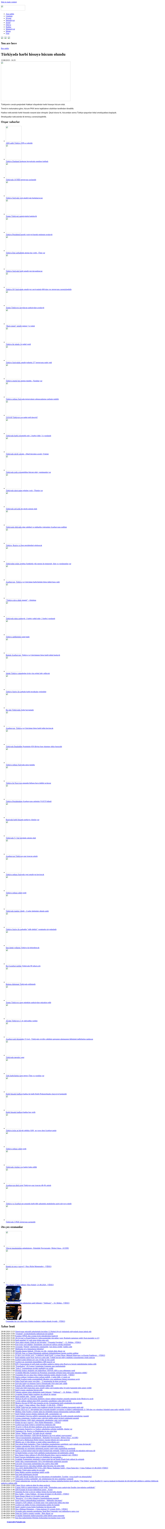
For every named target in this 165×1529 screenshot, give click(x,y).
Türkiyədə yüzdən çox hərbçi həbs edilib (21, 1167)
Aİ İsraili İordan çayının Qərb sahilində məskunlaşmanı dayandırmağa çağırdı (44, 1453)
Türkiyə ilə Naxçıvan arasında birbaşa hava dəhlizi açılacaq (28, 783)
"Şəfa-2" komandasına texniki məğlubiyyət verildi (34, 1368)
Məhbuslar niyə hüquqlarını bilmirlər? (29, 1349)
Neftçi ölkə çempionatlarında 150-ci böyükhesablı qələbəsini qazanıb (41, 1461)
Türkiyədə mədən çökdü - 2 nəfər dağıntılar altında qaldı (27, 911)
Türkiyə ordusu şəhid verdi (16, 893)
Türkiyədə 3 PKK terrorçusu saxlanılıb (20, 1222)
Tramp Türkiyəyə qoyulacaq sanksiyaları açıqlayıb (25, 308)
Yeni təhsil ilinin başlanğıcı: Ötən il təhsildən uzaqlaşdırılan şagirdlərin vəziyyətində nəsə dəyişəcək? (53, 1444)
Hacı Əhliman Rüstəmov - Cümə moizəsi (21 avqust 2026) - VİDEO (41, 1509)
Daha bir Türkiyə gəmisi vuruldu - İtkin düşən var (34, 1513)
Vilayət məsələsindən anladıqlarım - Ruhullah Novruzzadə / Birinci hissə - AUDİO (37, 1248)
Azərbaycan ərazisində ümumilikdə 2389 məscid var (35, 1362)
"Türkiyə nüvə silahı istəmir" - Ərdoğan (21, 600)
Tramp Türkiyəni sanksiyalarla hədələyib (21, 216)
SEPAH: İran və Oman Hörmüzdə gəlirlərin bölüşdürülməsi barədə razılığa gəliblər (46, 1353)
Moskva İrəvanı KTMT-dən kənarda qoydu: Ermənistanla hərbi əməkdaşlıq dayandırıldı (48, 1403)
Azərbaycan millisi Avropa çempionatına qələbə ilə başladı (37, 1505)
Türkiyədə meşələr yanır (15, 1057)
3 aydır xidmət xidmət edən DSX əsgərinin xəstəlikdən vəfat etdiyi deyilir (43, 1401)
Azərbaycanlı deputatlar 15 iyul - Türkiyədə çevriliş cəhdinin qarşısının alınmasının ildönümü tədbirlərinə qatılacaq (49, 1039)
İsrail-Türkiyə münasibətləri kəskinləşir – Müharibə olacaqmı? (38, 1500)
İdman (8, 31)
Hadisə (8, 27)
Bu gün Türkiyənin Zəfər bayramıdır (20, 710)
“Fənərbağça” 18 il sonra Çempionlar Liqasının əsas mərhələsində (40, 1366)
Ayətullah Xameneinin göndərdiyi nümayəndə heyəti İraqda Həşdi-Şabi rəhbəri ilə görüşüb (49, 1459)
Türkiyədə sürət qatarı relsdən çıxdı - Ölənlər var (24, 490)
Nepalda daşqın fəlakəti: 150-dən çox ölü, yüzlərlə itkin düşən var (40, 1351)
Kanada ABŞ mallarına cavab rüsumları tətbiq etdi (34, 1386)
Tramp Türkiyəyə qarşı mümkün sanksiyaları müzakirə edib (28, 1002)
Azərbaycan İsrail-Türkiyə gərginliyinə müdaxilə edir (35, 1425)
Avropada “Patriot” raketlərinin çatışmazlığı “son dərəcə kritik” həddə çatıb (43, 1347)
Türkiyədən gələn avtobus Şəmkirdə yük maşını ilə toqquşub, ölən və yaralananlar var (38, 564)
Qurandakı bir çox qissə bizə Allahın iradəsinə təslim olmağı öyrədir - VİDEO (35, 1321)
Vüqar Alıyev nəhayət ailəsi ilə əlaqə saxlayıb (32, 1485)
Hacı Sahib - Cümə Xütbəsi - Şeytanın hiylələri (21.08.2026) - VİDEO (42, 1494)
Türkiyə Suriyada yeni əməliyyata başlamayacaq (24, 198)
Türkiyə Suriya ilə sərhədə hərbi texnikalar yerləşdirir (26, 692)
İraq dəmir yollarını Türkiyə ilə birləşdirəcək (22, 948)
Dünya (8, 25)
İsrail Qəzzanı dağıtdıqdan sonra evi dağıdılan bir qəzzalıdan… (39, 1457)
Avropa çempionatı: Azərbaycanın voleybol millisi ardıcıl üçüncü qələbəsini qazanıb (47, 1418)
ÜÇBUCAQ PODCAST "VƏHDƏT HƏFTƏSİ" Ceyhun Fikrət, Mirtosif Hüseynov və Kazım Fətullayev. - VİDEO (60, 1355)
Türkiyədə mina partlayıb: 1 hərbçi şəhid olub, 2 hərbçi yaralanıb (30, 618)
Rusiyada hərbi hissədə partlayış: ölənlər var (22, 820)
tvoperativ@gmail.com (16, 1522)
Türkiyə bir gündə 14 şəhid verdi (18, 344)
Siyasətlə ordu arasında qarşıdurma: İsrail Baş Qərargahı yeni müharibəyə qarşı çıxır (47, 1511)
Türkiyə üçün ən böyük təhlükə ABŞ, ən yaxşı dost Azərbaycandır (31, 1130)
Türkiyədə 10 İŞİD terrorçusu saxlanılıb (21, 180)
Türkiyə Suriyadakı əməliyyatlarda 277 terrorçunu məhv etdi (29, 362)
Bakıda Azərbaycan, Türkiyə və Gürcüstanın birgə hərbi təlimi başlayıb (33, 655)
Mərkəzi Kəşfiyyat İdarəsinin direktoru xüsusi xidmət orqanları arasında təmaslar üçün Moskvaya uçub (54, 1399)
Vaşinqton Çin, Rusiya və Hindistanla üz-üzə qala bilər (36, 1431)
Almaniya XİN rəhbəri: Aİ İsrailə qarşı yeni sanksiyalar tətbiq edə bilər (42, 1503)
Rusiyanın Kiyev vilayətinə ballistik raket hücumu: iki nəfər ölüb (39, 1466)
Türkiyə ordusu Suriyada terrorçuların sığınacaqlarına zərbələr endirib (32, 399)
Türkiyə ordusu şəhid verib (16, 1149)
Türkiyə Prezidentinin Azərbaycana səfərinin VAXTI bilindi (28, 801)
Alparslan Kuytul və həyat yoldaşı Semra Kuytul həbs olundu (38, 1492)
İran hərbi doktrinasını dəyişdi (26, 1474)
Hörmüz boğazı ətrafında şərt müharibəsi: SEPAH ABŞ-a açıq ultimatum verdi (45, 1370)
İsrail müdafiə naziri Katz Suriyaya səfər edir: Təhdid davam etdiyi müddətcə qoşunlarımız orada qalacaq (55, 1357)
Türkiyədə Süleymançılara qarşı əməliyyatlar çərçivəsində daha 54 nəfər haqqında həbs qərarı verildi (53, 1388)
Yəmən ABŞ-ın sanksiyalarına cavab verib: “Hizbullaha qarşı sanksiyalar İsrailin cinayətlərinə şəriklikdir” (55, 1487)
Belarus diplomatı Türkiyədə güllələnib (21, 984)
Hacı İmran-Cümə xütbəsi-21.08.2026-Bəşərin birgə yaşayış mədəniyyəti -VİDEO (46, 1455)
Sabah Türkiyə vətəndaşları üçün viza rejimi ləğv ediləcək (28, 673)
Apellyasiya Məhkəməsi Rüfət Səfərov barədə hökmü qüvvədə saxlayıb (42, 1440)
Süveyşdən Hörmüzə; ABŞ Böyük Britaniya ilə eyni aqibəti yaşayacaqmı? (43, 1435)
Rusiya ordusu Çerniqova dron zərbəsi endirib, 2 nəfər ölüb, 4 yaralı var (42, 1377)
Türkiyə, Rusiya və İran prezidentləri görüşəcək (24, 545)
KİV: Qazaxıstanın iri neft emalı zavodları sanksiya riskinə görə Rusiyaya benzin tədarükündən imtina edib (55, 1364)
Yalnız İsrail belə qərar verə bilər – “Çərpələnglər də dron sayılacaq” (41, 1381)
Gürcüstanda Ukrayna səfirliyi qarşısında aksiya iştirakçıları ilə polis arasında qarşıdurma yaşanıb (52, 1416)
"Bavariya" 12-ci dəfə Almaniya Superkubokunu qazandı (37, 1498)
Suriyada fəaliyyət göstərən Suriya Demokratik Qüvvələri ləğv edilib (41, 1383)
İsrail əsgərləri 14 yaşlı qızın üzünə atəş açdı (32, 1340)
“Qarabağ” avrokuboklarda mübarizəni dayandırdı (34, 1334)
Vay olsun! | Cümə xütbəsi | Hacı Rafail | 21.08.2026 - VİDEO (30, 1285)
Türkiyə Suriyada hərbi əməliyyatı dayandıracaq (24, 271)
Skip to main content (9, 2)
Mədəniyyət (10, 29)
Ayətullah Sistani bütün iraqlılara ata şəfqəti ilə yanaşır (35, 1394)
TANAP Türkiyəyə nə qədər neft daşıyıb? (22, 417)
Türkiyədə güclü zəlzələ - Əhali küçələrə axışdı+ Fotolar (27, 454)
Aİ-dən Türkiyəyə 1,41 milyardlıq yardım (21, 1021)
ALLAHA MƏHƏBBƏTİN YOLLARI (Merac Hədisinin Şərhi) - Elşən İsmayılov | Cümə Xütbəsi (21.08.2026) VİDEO (61, 1468)
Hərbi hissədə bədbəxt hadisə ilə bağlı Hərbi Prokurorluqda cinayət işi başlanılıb (36, 1094)
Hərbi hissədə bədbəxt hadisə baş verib (20, 1112)
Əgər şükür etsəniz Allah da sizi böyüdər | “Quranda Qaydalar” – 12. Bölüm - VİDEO (48, 1342)
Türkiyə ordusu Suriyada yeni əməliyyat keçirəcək (25, 874)
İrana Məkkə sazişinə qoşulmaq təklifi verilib (32, 1472)
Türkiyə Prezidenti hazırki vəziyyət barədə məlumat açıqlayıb (29, 235)
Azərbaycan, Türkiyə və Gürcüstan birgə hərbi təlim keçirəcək (29, 728)
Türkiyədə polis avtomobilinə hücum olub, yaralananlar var (28, 472)
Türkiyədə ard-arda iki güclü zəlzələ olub (21, 509)
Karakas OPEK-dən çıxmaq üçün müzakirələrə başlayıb (36, 1336)
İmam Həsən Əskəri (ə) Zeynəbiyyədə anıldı (32, 1496)
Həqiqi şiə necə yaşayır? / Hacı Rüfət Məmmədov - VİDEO (28, 1266)
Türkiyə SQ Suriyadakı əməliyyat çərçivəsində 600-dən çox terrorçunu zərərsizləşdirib (39, 289)
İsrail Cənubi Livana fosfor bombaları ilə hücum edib (35, 1507)
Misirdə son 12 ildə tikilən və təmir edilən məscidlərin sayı (37, 1442)
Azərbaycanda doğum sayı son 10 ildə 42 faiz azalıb (35, 1360)
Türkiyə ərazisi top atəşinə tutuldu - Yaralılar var (24, 381)
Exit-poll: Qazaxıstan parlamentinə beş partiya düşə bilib (36, 1464)
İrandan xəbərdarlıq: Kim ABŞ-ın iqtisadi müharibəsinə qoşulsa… (40, 1446)
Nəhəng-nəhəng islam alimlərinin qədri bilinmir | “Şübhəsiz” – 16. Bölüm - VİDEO (37, 1303)
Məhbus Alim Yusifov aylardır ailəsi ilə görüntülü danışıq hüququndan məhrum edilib (47, 1412)
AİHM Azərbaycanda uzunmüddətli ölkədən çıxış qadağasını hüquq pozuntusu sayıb (47, 1379)
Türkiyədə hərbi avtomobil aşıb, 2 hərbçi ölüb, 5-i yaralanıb (28, 436)
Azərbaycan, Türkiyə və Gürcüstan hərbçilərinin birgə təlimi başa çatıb (33, 582)
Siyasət (8, 18)
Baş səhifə (5, 48)
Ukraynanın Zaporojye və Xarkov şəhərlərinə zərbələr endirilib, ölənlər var (43, 1429)
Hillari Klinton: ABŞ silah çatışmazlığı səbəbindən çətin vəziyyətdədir (41, 1420)
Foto (7, 33)
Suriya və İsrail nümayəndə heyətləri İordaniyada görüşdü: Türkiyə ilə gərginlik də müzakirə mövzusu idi (55, 1451)
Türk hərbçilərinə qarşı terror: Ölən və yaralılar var (25, 1076)
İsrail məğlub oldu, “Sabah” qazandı (29, 1396)
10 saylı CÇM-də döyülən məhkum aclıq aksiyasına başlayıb (38, 1427)
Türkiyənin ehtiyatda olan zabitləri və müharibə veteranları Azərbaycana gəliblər (36, 527)
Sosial (8, 23)
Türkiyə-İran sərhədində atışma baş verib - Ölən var (25, 253)
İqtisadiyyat (10, 20)
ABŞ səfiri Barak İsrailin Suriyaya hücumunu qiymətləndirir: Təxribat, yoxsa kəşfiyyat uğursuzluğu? (53, 1477)
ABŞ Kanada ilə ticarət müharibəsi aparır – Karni (34, 1490)
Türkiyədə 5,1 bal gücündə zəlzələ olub (21, 838)
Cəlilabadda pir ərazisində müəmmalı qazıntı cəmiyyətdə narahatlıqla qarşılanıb (45, 1448)
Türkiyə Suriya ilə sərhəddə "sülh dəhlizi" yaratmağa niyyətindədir (31, 929)
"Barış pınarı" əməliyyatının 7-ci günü (20, 326)
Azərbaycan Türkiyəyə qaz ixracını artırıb (22, 856)
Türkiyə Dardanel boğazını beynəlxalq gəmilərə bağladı (27, 161)
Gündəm (9, 16)
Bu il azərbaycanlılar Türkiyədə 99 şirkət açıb (23, 966)
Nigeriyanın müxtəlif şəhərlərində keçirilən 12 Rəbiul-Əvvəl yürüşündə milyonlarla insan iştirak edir (53, 1332)
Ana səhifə (10, 14)
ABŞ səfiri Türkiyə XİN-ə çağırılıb (19, 143)
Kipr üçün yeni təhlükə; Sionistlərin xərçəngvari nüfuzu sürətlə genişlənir (43, 1344)
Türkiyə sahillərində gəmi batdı (17, 637)
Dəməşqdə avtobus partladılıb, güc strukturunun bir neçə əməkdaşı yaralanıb (44, 1479)
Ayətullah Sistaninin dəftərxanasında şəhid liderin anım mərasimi (39, 1516)
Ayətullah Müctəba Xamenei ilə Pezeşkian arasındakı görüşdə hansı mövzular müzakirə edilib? (51, 1373)
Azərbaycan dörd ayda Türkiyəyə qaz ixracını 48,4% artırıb (28, 1185)
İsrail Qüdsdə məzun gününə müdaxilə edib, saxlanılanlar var (38, 1414)
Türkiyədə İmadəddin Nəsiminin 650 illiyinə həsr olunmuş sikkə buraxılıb (34, 746)
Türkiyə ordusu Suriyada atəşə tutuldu (20, 765)
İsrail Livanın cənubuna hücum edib (29, 1390)
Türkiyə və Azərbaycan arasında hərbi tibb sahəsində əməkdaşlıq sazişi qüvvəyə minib (39, 1204)
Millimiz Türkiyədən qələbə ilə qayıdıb (30, 1470)
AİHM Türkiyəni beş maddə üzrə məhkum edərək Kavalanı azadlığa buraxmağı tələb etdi (49, 1407)
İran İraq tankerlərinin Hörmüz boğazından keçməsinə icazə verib (40, 1518)
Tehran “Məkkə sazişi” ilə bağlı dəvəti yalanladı (33, 1433)
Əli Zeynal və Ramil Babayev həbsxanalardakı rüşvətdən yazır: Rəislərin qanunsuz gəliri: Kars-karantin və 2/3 (57, 1338)
